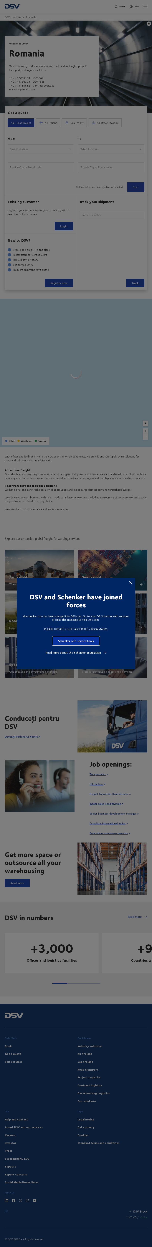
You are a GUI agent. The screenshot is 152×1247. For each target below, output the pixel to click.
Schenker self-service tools (76, 641)
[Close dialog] (130, 582)
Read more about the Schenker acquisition (74, 652)
